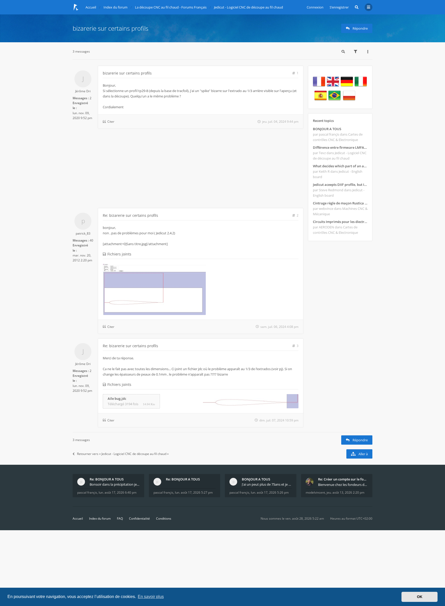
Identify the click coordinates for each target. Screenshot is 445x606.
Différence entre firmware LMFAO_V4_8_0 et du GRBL (340, 147)
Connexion (315, 7)
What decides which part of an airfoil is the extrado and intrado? (340, 166)
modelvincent (315, 492)
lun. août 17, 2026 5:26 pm (270, 492)
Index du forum (100, 518)
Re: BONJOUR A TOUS (107, 479)
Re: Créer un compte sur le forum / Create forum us (343, 479)
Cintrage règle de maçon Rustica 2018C (340, 203)
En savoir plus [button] (151, 596)
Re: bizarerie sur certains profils (130, 215)
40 (91, 240)
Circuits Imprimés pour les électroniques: (340, 221)
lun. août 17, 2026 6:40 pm (117, 492)
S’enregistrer (339, 7)
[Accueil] (76, 7)
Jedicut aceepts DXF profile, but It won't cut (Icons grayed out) (340, 184)
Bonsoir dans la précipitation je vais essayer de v (115, 484)
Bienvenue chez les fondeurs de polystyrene (343, 484)
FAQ (120, 518)
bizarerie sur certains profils (110, 28)
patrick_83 (83, 233)
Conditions (163, 518)
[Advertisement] (188, 169)
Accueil (78, 518)
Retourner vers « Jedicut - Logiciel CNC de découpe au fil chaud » (123, 454)
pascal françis (87, 492)
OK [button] (419, 597)
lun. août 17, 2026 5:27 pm (194, 492)
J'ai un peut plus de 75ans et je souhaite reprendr (267, 484)
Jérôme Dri (83, 91)
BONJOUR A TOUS (327, 129)
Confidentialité (139, 518)
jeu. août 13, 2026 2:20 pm (345, 492)
